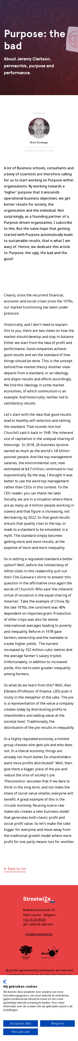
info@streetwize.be (39, 934)
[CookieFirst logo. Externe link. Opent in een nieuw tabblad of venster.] (4, 982)
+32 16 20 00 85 (34, 920)
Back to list (17, 868)
